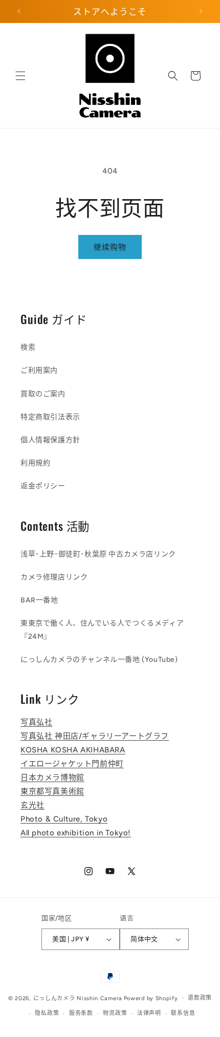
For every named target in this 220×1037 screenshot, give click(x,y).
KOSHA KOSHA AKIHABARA (72, 749)
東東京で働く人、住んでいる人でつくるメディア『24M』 (102, 629)
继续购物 (110, 247)
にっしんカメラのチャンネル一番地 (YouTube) (99, 659)
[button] (20, 75)
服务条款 (81, 1013)
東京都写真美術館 (52, 791)
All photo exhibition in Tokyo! (75, 832)
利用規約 (35, 463)
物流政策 (115, 1013)
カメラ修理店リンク (53, 577)
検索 (27, 347)
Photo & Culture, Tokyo (63, 819)
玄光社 (32, 805)
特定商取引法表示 (50, 417)
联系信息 (183, 1013)
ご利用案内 (39, 370)
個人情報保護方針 (50, 440)
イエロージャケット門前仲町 (72, 763)
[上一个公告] (19, 11)
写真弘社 (36, 722)
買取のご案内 (42, 394)
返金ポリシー (42, 486)
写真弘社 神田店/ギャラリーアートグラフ (94, 736)
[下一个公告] (201, 11)
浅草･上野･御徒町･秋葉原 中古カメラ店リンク (98, 554)
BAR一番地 (39, 600)
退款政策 (200, 998)
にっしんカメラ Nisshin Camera (77, 998)
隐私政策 (47, 1013)
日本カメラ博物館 (52, 777)
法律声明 (149, 1013)
